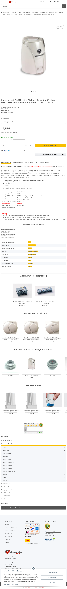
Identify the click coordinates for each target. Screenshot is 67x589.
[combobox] (33, 122)
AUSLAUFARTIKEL (6, 496)
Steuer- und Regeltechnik (8, 444)
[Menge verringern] (3, 145)
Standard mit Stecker (32, 251)
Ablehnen (52, 582)
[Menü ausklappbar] (6, 1)
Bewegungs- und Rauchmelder (9, 490)
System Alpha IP (7, 468)
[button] (47, 1)
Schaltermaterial (5, 484)
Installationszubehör (7, 493)
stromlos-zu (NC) (32, 254)
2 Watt (29, 248)
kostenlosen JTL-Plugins (31, 588)
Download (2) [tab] (44, 162)
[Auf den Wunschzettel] (62, 27)
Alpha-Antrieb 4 (31, 245)
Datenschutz (15, 584)
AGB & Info (8, 524)
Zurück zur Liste (6, 12)
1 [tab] (31, 91)
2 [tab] (33, 91)
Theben (5, 474)
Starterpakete (7, 453)
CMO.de (42, 588)
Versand (14, 132)
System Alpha (7, 459)
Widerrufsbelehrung (11, 527)
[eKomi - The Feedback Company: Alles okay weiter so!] (33, 428)
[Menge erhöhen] (30, 145)
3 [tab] (35, 91)
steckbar (30, 263)
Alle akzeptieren (52, 572)
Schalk (4, 447)
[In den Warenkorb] (2, 23)
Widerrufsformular (10, 530)
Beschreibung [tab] (6, 162)
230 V (8, 110)
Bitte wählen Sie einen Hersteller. (12, 508)
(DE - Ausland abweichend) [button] (19, 139)
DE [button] (41, 2)
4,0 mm (30, 257)
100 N (29, 260)
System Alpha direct (8, 462)
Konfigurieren (52, 577)
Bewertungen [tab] (18, 162)
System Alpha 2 (7, 465)
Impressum (7, 584)
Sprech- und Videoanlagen (8, 487)
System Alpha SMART (9, 471)
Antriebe (5, 456)
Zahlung (7, 539)
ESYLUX (5, 480)
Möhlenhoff (6, 450)
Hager (4, 477)
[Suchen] (64, 6)
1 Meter (30, 266)
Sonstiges (4, 499)
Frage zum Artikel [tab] (31, 162)
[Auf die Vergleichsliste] (58, 27)
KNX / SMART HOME (6, 441)
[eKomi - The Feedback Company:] (47, 526)
